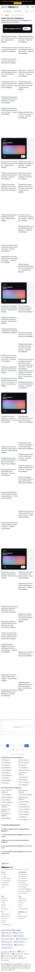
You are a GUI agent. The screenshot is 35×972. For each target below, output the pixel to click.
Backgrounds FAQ (5, 916)
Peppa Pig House (7, 936)
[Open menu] (32, 7)
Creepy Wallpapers (6, 770)
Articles (3, 887)
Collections (4, 876)
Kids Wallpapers (5, 783)
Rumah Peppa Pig (7, 944)
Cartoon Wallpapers (6, 794)
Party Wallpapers (23, 804)
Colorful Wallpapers (6, 775)
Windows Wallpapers (23, 760)
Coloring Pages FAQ (6, 924)
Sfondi (27, 954)
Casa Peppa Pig (20, 936)
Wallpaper (22, 951)
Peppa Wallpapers (6, 818)
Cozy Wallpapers (5, 765)
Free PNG (3, 906)
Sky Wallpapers (22, 765)
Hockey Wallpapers (23, 874)
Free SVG (3, 904)
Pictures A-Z (21, 902)
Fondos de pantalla (8, 956)
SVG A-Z (20, 904)
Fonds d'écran (6, 958)
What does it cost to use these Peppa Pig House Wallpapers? (15, 841)
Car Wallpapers (5, 777)
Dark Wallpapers (22, 876)
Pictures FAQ (4, 918)
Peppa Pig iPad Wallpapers (25, 794)
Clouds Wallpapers (23, 767)
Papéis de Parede (18, 954)
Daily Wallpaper (5, 884)
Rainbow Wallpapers (23, 762)
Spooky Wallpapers (6, 767)
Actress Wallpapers (23, 893)
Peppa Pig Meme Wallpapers (23, 791)
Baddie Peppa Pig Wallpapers (23, 798)
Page (13, 749)
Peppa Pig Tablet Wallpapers (5, 810)
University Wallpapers (23, 884)
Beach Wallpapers (23, 779)
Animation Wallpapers (24, 809)
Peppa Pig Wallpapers (7, 797)
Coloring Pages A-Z (23, 908)
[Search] (27, 7)
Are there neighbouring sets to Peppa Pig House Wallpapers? (15, 830)
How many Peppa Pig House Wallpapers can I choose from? (16, 847)
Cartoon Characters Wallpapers (6, 791)
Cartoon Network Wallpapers (23, 773)
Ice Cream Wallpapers (24, 782)
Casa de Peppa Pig (22, 938)
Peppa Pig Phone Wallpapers (6, 805)
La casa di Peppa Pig (8, 938)
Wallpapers (6, 15)
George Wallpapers (6, 780)
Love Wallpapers (5, 760)
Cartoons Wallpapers (24, 814)
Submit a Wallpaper (23, 916)
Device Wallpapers (23, 784)
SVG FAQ (3, 920)
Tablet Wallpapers (23, 777)
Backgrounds (4, 900)
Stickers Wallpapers (23, 819)
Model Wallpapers (22, 880)
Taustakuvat (6, 960)
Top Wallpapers (5, 882)
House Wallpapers (6, 800)
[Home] (1, 15)
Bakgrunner (24, 958)
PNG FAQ (3, 922)
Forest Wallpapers (22, 887)
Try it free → (18, 3)
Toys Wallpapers (22, 817)
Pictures (3, 902)
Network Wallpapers (23, 812)
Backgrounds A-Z (22, 900)
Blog (19, 914)
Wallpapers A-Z (22, 898)
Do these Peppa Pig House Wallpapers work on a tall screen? (16, 835)
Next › (26, 745)
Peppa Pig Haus (19, 933)
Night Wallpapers (5, 772)
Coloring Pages (5, 908)
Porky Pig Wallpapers (24, 801)
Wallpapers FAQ (5, 914)
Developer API (21, 918)
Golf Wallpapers (22, 882)
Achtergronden (19, 956)
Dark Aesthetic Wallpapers (24, 891)
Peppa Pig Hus (20, 944)
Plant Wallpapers (22, 878)
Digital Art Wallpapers (24, 770)
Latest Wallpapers (5, 880)
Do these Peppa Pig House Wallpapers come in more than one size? (16, 852)
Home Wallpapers (6, 762)
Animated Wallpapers (24, 806)
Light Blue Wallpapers (7, 802)
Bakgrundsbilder (7, 954)
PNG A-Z (20, 906)
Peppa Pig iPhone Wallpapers (6, 814)
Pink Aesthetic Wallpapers (24, 889)
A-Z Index (3, 874)
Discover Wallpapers (6, 878)
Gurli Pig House (7, 933)
